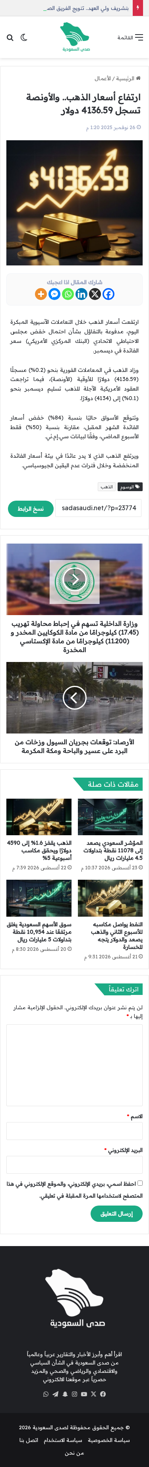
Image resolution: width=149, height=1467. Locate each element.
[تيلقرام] (55, 1394)
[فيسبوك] (103, 1394)
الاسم (135, 1116)
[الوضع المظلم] (24, 40)
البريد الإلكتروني (123, 1150)
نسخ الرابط (31, 508)
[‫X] (94, 1394)
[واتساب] (46, 1394)
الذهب (107, 487)
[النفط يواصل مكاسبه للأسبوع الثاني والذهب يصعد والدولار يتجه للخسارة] (110, 898)
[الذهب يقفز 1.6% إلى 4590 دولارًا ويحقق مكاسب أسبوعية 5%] (39, 817)
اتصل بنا (28, 1440)
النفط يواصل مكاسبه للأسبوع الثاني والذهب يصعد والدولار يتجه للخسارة (117, 935)
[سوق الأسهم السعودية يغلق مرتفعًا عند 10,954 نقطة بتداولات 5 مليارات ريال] (39, 898)
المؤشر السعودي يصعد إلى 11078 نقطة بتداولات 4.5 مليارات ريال (113, 850)
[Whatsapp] (68, 294)
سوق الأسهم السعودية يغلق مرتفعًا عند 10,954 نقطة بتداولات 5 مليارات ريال (39, 932)
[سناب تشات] (65, 1394)
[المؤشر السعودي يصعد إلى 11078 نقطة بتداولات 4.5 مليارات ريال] (110, 817)
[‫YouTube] (84, 1394)
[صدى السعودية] (75, 37)
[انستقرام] (74, 1394)
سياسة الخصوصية (109, 1440)
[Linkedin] (81, 294)
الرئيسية (126, 78)
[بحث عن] (10, 40)
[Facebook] (108, 294)
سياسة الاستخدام (63, 1440)
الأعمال (103, 78)
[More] (41, 294)
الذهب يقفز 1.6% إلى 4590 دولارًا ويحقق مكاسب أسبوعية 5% (39, 850)
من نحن (74, 1453)
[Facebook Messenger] (54, 294)
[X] (95, 294)
